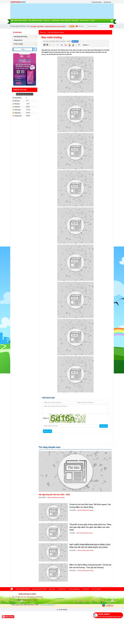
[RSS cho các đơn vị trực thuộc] (71, 26)
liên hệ (92, 20)
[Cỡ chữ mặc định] (54, 45)
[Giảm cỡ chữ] (50, 45)
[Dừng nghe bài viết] (66, 45)
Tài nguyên (75, 20)
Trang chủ (43, 32)
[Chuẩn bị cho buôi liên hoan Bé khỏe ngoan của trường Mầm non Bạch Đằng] (53, 512)
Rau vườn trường (51, 37)
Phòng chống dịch (65, 20)
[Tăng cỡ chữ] (57, 45)
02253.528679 (104, 614)
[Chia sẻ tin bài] (75, 41)
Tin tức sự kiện (84, 20)
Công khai (47, 20)
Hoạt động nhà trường (35, 20)
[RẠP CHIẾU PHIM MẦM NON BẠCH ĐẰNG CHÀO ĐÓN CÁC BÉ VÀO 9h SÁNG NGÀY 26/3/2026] (53, 552)
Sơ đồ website (63, 609)
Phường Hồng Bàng (96, 2)
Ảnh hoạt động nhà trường (55, 32)
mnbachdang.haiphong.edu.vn (47, 605)
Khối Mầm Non (107, 2)
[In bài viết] (79, 44)
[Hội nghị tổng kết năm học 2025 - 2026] (75, 471)
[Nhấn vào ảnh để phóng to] (75, 114)
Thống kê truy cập (20, 90)
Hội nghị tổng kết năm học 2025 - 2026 (54, 494)
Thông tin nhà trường (20, 20)
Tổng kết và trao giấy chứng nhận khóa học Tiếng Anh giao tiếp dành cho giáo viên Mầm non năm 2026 (90, 527)
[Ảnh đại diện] (75, 74)
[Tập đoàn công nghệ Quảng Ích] (108, 605)
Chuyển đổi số (55, 20)
